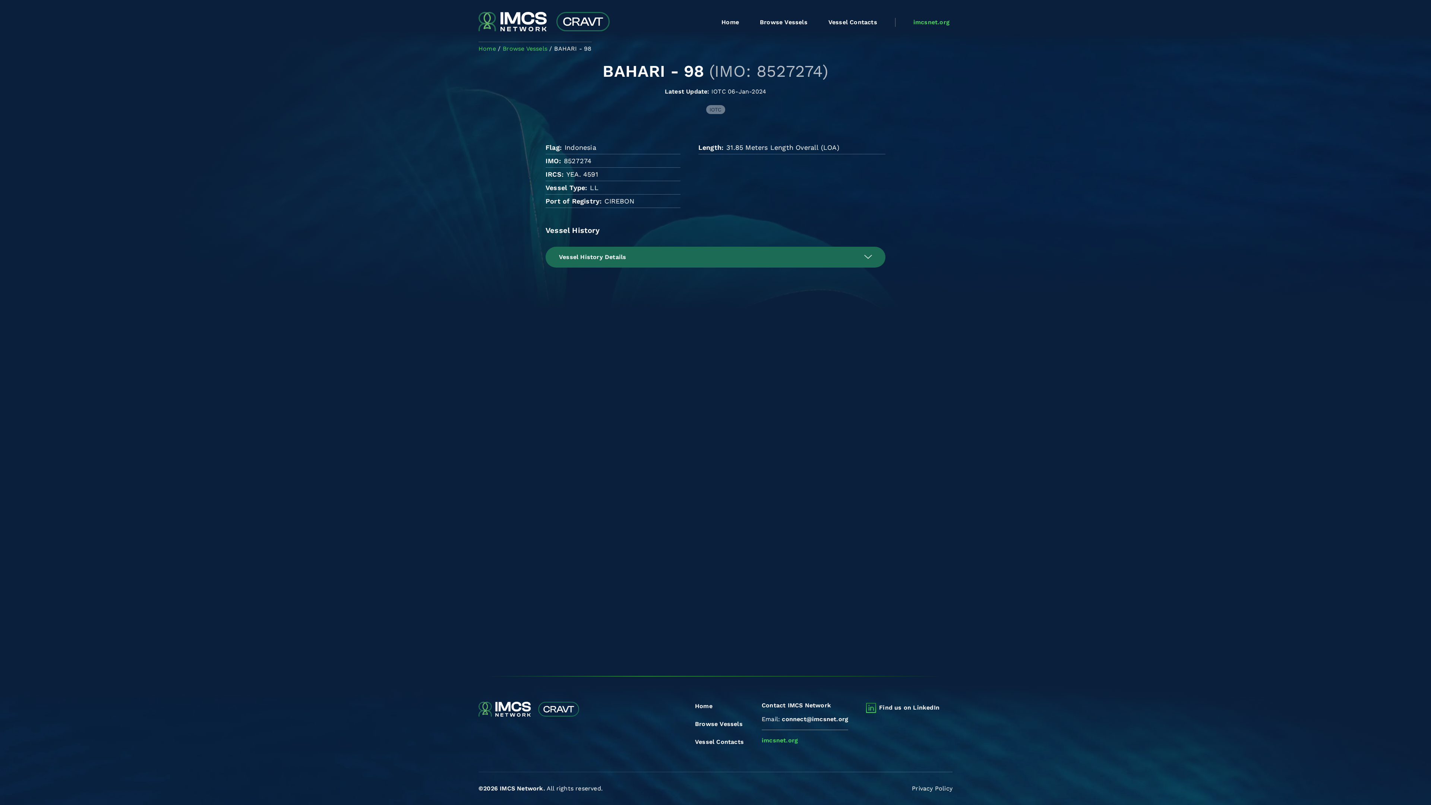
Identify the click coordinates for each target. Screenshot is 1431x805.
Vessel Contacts (852, 22)
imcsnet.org (931, 22)
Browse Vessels (784, 22)
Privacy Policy (932, 788)
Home (730, 22)
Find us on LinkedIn (909, 707)
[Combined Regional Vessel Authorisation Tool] (544, 22)
